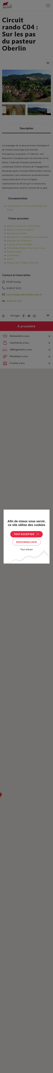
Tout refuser (26, 549)
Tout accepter (24, 534)
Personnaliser (26, 542)
